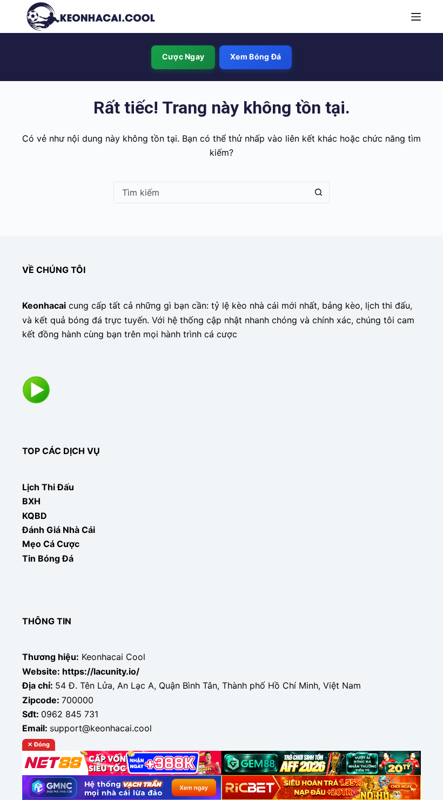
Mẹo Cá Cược (50, 543)
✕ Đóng (39, 744)
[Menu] (416, 17)
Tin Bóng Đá (47, 558)
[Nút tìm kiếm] (318, 192)
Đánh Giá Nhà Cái (58, 529)
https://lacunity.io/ (100, 671)
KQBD (34, 515)
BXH (31, 501)
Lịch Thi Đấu (48, 487)
